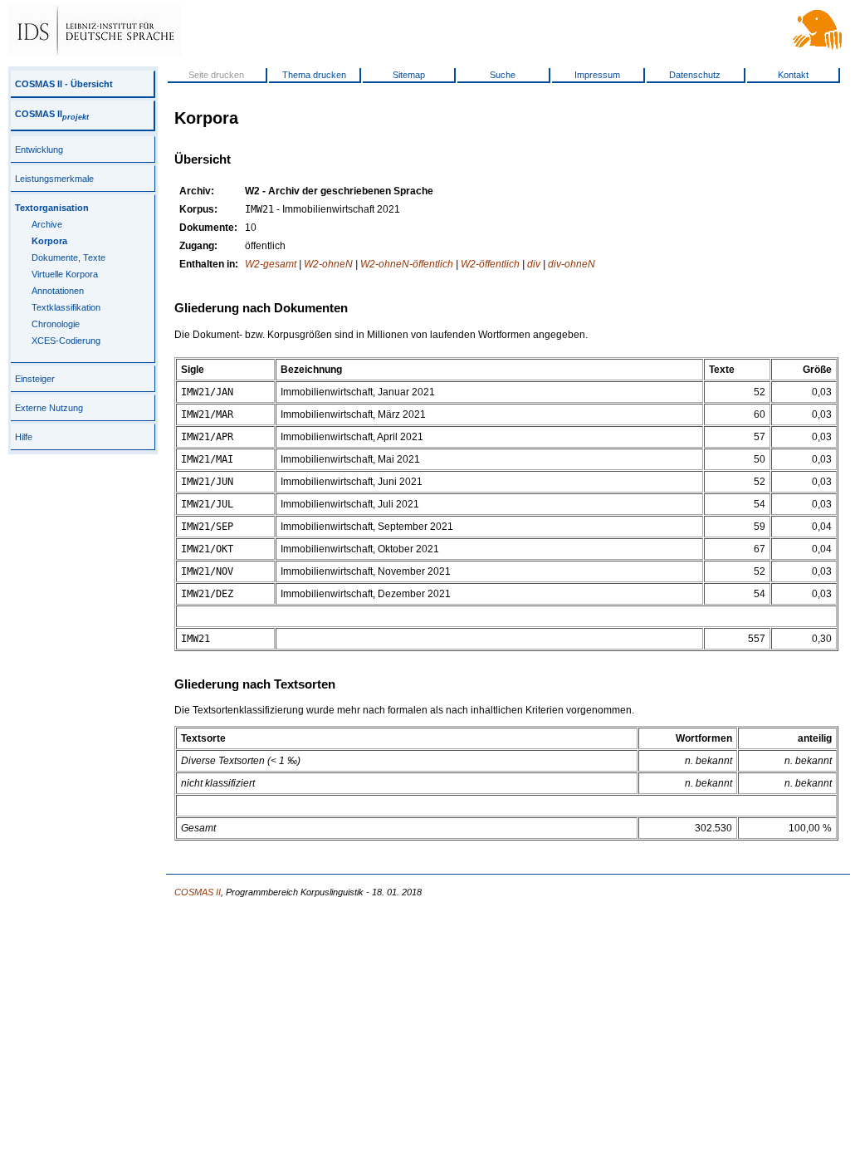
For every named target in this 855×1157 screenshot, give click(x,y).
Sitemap (409, 75)
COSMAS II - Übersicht (64, 84)
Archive (47, 224)
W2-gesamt (270, 264)
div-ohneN (571, 264)
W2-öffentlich (490, 264)
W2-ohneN (328, 264)
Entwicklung (39, 149)
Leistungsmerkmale (54, 179)
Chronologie (56, 324)
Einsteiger (35, 379)
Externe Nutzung (49, 408)
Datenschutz (695, 75)
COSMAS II (52, 114)
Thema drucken (314, 75)
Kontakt (793, 75)
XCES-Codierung (66, 341)
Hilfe (23, 437)
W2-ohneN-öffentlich (406, 264)
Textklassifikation (66, 307)
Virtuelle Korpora (65, 274)
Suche (502, 75)
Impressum (597, 75)
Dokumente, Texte (68, 257)
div (533, 264)
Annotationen (58, 291)
